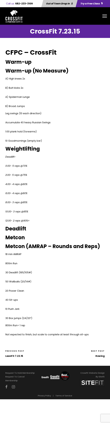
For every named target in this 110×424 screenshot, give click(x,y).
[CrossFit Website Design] (92, 382)
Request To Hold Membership (20, 373)
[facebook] (6, 386)
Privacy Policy (44, 395)
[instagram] (13, 386)
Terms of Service (63, 395)
